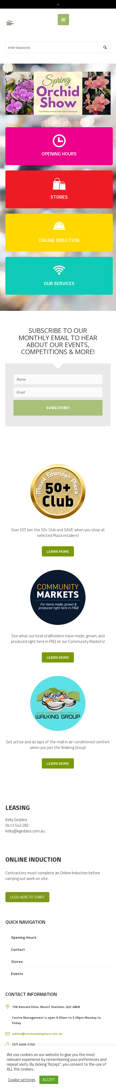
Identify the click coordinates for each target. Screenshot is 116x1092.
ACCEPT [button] (49, 1079)
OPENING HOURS (59, 153)
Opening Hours (23, 937)
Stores (17, 961)
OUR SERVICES (59, 283)
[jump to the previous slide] (13, 93)
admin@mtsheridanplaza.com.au (37, 1033)
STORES (59, 197)
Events (17, 973)
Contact (18, 949)
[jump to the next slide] (102, 93)
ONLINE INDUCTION (59, 240)
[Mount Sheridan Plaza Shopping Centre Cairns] (10, 23)
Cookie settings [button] (21, 1080)
